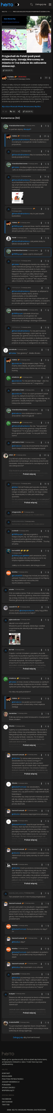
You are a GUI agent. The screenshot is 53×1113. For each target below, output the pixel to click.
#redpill (27, 129)
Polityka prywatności (12, 1079)
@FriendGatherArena (21, 139)
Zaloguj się (40, 4)
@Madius (16, 942)
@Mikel (15, 487)
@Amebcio (16, 413)
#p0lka (37, 106)
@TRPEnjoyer (17, 226)
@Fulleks (15, 167)
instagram (7, 1102)
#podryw (6, 106)
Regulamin (7, 1076)
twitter (6, 1104)
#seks (20, 106)
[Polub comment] (48, 126)
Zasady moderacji (10, 1082)
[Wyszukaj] (31, 4)
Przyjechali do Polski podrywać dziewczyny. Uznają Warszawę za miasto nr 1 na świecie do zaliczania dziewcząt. (32, 12)
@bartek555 (17, 575)
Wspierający (8, 1090)
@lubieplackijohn (26, 610)
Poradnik (6, 1085)
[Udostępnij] (19, 111)
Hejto (4, 12)
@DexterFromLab (19, 787)
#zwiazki (14, 106)
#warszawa (29, 106)
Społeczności (8, 1087)
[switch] (17, 4)
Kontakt (6, 1073)
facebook (6, 1099)
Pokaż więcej (29, 474)
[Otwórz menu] (50, 4)
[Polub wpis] (49, 78)
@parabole (17, 363)
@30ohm (16, 758)
